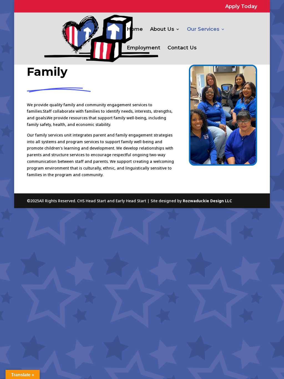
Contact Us (182, 48)
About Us (162, 29)
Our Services (203, 29)
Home (135, 29)
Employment (143, 48)
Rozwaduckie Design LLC (207, 200)
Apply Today (241, 6)
